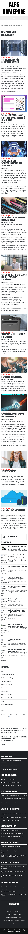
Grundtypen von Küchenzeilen (15, 577)
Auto (2, 671)
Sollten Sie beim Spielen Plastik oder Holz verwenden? (13, 833)
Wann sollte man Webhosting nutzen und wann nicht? (11, 163)
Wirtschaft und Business (7, 704)
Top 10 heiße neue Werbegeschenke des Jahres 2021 (13, 715)
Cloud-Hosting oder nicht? (13, 510)
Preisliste (3, 744)
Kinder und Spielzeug (6, 688)
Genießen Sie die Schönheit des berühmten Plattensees (14, 795)
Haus (20, 917)
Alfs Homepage (14, 8)
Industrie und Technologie (7, 684)
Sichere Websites (8, 471)
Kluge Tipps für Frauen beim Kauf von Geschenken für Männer (17, 650)
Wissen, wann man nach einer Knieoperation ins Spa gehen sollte (16, 625)
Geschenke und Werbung (7, 678)
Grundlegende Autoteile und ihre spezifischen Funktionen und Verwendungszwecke (11, 768)
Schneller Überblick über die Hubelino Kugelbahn (12, 836)
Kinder (20, 914)
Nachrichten (13, 924)
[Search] (24, 18)
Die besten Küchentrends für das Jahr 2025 (17, 566)
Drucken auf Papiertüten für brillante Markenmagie (17, 555)
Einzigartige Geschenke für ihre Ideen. (17, 547)
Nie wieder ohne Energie (11, 376)
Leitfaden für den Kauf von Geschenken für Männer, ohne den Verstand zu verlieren (13, 890)
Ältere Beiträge (12, 537)
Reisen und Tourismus (6, 694)
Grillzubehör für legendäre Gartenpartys (14, 639)
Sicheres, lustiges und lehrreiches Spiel (10, 830)
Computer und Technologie (7, 57)
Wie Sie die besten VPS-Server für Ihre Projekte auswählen (14, 277)
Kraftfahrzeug (4, 691)
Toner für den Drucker (20, 345)
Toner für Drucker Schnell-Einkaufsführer (13, 219)
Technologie (17, 911)
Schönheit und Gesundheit (7, 698)
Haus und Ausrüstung (6, 681)
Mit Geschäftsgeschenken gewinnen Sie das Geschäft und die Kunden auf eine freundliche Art (13, 856)
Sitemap (3, 710)
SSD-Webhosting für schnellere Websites (10, 61)
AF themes (17, 931)
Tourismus (23, 920)
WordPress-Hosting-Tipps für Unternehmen (12, 415)
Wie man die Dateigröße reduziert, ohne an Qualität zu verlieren (13, 118)
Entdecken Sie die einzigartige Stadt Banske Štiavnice (13, 803)
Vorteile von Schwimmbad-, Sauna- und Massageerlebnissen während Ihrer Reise (16, 611)
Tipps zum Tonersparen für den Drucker (13, 335)
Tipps (2, 701)
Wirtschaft (17, 920)
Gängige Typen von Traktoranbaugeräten (10, 765)
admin (4, 65)
